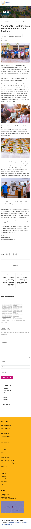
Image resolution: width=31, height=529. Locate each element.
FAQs (2, 484)
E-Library (5, 395)
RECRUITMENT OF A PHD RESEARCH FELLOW (14, 320)
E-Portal (5, 397)
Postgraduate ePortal (5, 457)
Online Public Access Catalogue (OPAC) (9, 463)
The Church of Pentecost (6, 478)
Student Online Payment (6, 439)
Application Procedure (6, 425)
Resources (5, 399)
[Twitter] (13, 254)
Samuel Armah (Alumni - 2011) (15, 522)
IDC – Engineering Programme (7, 460)
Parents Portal (4, 446)
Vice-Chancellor (16, 36)
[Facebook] (6, 254)
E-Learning (6, 388)
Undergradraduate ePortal (6, 455)
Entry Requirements (5, 436)
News (10, 36)
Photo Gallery (6, 402)
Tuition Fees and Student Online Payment (10, 431)
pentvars (3, 36)
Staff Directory (7, 404)
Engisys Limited (11, 528)
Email (4, 392)
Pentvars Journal (4, 481)
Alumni (2, 470)
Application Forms (5, 433)
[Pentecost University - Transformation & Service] (6, 3)
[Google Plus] (10, 254)
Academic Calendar (5, 428)
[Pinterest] (16, 254)
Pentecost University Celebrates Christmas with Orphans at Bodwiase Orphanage (8, 281)
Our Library (3, 473)
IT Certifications (7, 390)
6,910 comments (5, 40)
